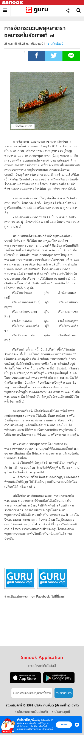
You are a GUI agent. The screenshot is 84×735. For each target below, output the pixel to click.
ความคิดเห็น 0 (54, 43)
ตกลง (64, 724)
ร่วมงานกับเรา (64, 693)
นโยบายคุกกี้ (47, 729)
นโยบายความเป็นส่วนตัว (27, 729)
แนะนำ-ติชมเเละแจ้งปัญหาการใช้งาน (32, 693)
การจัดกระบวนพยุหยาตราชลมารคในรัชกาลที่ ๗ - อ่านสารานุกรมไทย (38, 10)
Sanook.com (13, 2)
